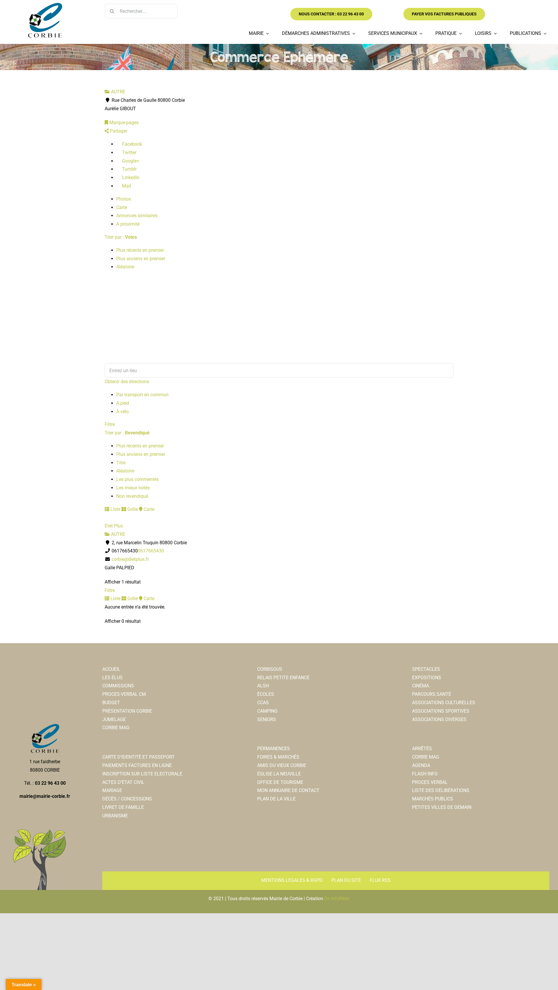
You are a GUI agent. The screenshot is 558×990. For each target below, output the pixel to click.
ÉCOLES (265, 694)
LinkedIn (130, 177)
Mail (126, 186)
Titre (121, 462)
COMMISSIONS (118, 685)
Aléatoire (125, 267)
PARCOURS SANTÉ (431, 694)
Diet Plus (114, 526)
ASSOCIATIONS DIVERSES (439, 719)
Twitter (128, 152)
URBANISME (115, 815)
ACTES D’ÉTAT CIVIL (123, 782)
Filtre (110, 424)
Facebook (131, 144)
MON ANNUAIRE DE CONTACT (288, 790)
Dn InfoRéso (337, 898)
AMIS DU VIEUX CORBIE (281, 765)
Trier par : (121, 237)
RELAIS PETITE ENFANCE (283, 677)
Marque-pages (123, 122)
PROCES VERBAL (430, 782)
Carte (121, 207)
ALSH (263, 685)
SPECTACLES (426, 669)
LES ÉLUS (112, 677)
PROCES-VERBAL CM (124, 694)
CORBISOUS (269, 669)
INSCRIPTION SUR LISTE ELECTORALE (142, 774)
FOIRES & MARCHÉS (278, 757)
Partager (118, 131)
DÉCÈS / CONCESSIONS (127, 799)
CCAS (263, 702)
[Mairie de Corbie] (44, 5)
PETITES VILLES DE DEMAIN (441, 807)
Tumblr (129, 169)
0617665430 (151, 551)
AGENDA (421, 765)
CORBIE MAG (115, 727)
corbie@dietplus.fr (130, 559)
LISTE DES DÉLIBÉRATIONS (440, 790)
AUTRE (117, 91)
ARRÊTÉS (422, 748)
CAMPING (267, 711)
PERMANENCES (273, 748)
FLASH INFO (425, 774)
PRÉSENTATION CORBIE (127, 711)
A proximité (128, 224)
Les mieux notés (133, 487)
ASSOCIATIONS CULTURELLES (443, 702)
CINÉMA (420, 685)
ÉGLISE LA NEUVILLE (279, 774)
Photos (123, 199)
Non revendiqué (132, 496)
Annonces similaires (137, 215)
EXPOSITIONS (426, 677)
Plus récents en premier (140, 250)
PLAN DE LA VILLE (276, 799)
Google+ (130, 161)
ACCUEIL (111, 669)
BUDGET (111, 702)
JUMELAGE (114, 719)
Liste (114, 509)
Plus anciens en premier (140, 258)
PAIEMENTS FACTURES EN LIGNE (137, 765)
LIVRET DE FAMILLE (123, 807)
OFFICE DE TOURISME (280, 782)
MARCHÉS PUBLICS (432, 799)
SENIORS (266, 719)
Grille (132, 509)
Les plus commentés (137, 479)
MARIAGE (112, 790)
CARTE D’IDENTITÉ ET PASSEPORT (138, 757)
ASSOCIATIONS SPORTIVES (440, 711)
